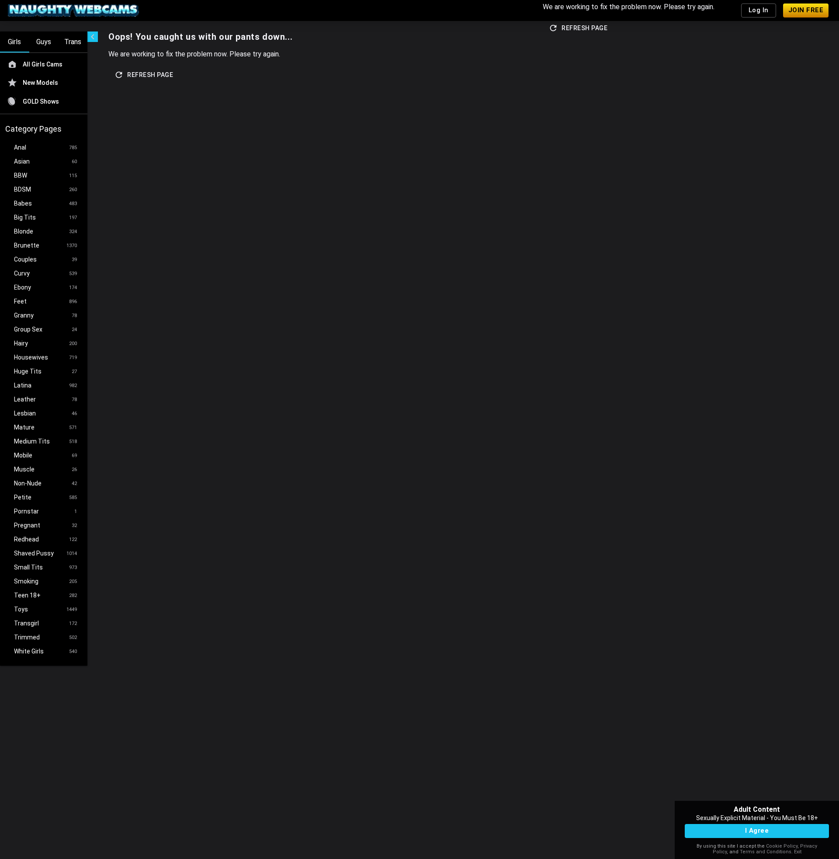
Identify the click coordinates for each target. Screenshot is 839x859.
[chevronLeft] (92, 36)
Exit (797, 852)
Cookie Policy (781, 846)
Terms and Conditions (765, 852)
